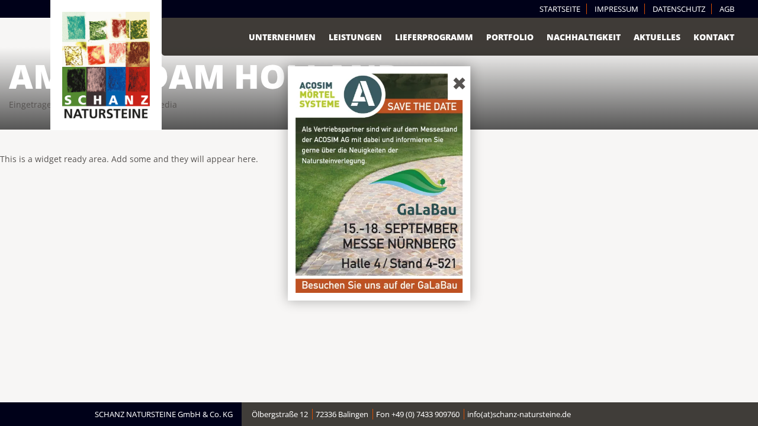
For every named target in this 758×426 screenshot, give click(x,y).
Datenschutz (679, 9)
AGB (727, 9)
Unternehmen (282, 37)
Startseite (559, 9)
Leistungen (355, 37)
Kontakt (713, 37)
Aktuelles (657, 37)
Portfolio (510, 37)
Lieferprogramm (434, 37)
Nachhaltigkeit (584, 37)
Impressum (616, 9)
